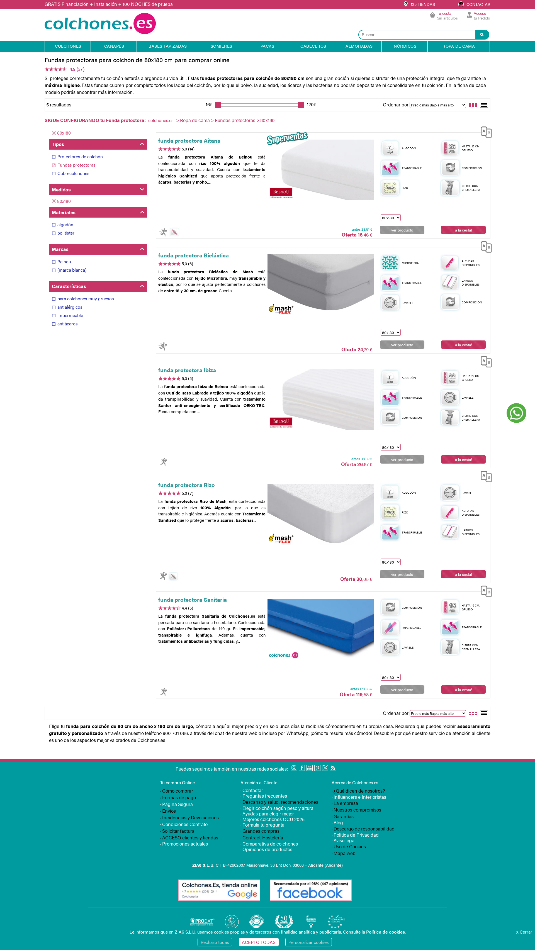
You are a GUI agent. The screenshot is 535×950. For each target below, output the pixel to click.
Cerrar (524, 932)
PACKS (267, 46)
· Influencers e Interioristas (359, 797)
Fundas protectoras (235, 120)
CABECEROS (313, 46)
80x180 (64, 133)
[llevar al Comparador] (484, 131)
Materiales (64, 212)
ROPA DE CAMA (458, 46)
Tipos (58, 144)
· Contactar (251, 790)
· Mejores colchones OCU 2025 (272, 819)
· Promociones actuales (184, 843)
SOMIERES (221, 46)
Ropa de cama (195, 120)
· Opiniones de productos (266, 849)
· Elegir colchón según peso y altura (276, 808)
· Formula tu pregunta (262, 824)
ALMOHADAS (359, 46)
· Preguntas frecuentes (263, 795)
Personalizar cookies (308, 942)
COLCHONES (68, 46)
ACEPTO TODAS (259, 942)
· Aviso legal (344, 840)
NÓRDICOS (405, 46)
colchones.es (161, 120)
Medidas (61, 189)
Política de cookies (385, 932)
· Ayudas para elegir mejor (267, 813)
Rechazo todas (215, 942)
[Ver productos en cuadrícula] (473, 104)
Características (69, 286)
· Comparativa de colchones (269, 843)
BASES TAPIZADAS (168, 46)
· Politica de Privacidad (355, 834)
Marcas (60, 249)
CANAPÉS (114, 46)
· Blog (337, 822)
